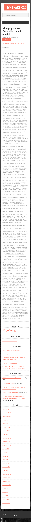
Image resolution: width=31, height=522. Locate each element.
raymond (14, 248)
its (12, 174)
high (24, 158)
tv (18, 298)
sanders (12, 261)
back (18, 75)
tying (16, 299)
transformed (19, 296)
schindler (11, 262)
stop (10, 281)
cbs (9, 95)
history (9, 162)
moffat (15, 202)
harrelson (23, 155)
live (6, 191)
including (17, 169)
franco (7, 143)
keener (24, 182)
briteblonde (9, 87)
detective (5, 117)
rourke (22, 258)
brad (24, 84)
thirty (7, 290)
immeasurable (22, 168)
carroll (14, 93)
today (13, 293)
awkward (4, 75)
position (4, 236)
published (12, 247)
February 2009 (6, 503)
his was (4, 162)
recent (25, 248)
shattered (13, 270)
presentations (6, 239)
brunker (19, 87)
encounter (21, 127)
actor (8, 56)
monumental (5, 205)
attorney (16, 72)
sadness (18, 259)
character (11, 96)
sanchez (7, 261)
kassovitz (16, 182)
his (17, 160)
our (7, 220)
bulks (8, 89)
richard (7, 254)
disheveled (24, 120)
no (9, 214)
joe (9, 177)
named (17, 208)
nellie (26, 210)
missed (23, 200)
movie (21, 205)
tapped (10, 285)
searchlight (5, 265)
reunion (15, 253)
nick (23, 211)
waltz (7, 304)
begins (24, 78)
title (10, 293)
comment (22, 104)
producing (24, 242)
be (11, 78)
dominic (4, 123)
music (4, 208)
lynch (13, 194)
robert (4, 256)
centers (16, 95)
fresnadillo (21, 143)
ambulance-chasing (15, 62)
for (18, 141)
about (11, 53)
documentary (18, 121)
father (7, 135)
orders (4, 219)
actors (13, 56)
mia (19, 199)
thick (26, 289)
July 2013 (4, 452)
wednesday (5, 307)
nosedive (13, 214)
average (4, 73)
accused (23, 53)
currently (14, 110)
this (11, 290)
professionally (13, 244)
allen (8, 61)
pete (24, 228)
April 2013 (5, 459)
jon (18, 179)
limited (15, 189)
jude (6, 180)
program (20, 244)
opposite (10, 217)
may (23, 197)
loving (4, 194)
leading (22, 186)
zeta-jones (13, 318)
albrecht (17, 59)
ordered (24, 217)
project (18, 245)
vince (14, 303)
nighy (3, 214)
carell (22, 92)
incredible (23, 169)
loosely (20, 191)
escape (16, 131)
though (14, 290)
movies (25, 205)
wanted (12, 304)
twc (20, 298)
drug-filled (13, 124)
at (21, 70)
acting (22, 55)
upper (10, 301)
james (9, 176)
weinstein (11, 307)
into (17, 172)
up (25, 299)
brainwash (5, 86)
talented (4, 285)
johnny (19, 177)
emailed (4, 127)
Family (23, 134)
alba (13, 59)
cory (3, 107)
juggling (13, 180)
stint (6, 281)
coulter (11, 107)
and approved (17, 64)
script (21, 264)
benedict (4, 81)
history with (14, 162)
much (5, 206)
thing (3, 290)
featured (5, 137)
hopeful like (5, 165)
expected (19, 132)
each (22, 124)
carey (26, 92)
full (11, 145)
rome (9, 258)
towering (14, 75)
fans (3, 135)
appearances (19, 69)
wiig (26, 309)
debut (22, 114)
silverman (5, 273)
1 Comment (6, 39)
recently (4, 250)
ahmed (8, 59)
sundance (18, 282)
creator (4, 109)
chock (17, 98)
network (4, 211)
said (22, 259)
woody (22, 312)
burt (16, 89)
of (13, 216)
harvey (8, 157)
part (18, 225)
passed (4, 227)
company (17, 106)
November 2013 (6, 441)
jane (13, 176)
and (10, 75)
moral (11, 205)
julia (23, 180)
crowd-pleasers (20, 109)
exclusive (5, 132)
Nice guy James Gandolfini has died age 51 (13, 31)
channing (5, 96)
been (21, 78)
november (25, 214)
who (23, 309)
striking (20, 281)
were (22, 307)
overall (24, 220)
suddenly (12, 282)
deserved (15, 115)
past (12, 227)
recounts (10, 250)
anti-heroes (22, 67)
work (26, 312)
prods (19, 241)
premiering (17, 237)
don (8, 123)
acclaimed (18, 53)
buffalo (4, 89)
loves (25, 193)
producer (11, 242)
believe (12, 79)
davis (15, 112)
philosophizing (15, 230)
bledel (20, 83)
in (7, 169)
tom (26, 293)
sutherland (12, 284)
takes (21, 284)
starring (16, 278)
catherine (5, 95)
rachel (25, 247)
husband (22, 166)
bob (7, 84)
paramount (11, 223)
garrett (15, 146)
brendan (25, 86)
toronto (22, 295)
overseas (5, 222)
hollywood (15, 163)
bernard (16, 81)
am (9, 62)
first (25, 140)
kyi (24, 183)
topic (12, 295)
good (7, 152)
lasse (4, 186)
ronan (13, 258)
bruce (15, 87)
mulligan (10, 206)
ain (11, 59)
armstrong (11, 70)
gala (19, 145)
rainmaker (5, 248)
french (16, 143)
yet (3, 316)
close (12, 101)
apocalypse (12, 69)
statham (15, 279)
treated (26, 296)
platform (9, 233)
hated (18, 157)
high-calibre (5, 160)
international (11, 172)
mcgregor (5, 199)
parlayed (14, 225)
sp (3, 276)
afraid (26, 58)
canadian (7, 92)
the (26, 287)
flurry (14, 141)
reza (25, 253)
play (13, 233)
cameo (22, 90)
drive (7, 124)
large (10, 185)
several (24, 268)
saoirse (25, 261)
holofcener (22, 163)
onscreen (5, 217)
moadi (4, 202)
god (9, 151)
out (10, 220)
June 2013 (5, 456)
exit (15, 132)
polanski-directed (7, 234)
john (15, 177)
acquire (4, 55)
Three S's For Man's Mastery (10, 363)
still (3, 281)
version (4, 303)
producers (18, 242)
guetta (11, 154)
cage (13, 90)
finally (22, 140)
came (19, 90)
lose (24, 191)
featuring (16, 137)
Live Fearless (15, 7)
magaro (4, 196)
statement (10, 279)
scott (22, 262)
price (24, 239)
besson (21, 81)
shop (9, 272)
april (3, 70)
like (8, 189)
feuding (19, 138)
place (26, 231)
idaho (9, 168)
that (23, 287)
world (13, 313)
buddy (24, 87)
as (20, 70)
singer (10, 273)
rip (22, 254)
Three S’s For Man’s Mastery (10, 392)
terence (11, 287)
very (8, 303)
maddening (24, 194)
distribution (5, 121)
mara (17, 196)
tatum (16, 285)
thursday (21, 292)
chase (4, 98)
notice (20, 214)
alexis (22, 59)
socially (4, 275)
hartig (4, 157)
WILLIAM (10, 310)
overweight (11, 222)
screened (9, 264)
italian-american (6, 174)
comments (5, 106)
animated (4, 65)
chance (21, 95)
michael (23, 199)
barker (8, 76)
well (19, 307)
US (12, 301)
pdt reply (25, 227)
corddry (23, 106)
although (5, 62)
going (21, 151)
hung (12, 166)
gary (19, 146)
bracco (20, 84)
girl (19, 149)
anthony (16, 67)
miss (20, 200)
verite (22, 301)
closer (16, 101)
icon (6, 168)
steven (24, 279)
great (17, 152)
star (7, 278)
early (25, 124)
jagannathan (20, 174)
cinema (10, 100)
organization (10, 219)
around (17, 70)
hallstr (24, 154)
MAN (11, 196)
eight (20, 126)
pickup (21, 230)
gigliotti (15, 149)
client (22, 100)
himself (14, 160)
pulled (17, 247)
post (8, 236)
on (21, 216)
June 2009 (5, 492)
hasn (14, 157)
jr (25, 179)
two (8, 299)
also (24, 61)
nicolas (15, 213)
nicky (11, 213)
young (20, 316)
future (15, 145)
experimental (6, 134)
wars (20, 304)
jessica (4, 177)
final (14, 140)
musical (8, 208)
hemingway (17, 158)
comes (13, 104)
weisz (16, 307)
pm (22, 233)
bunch (12, 89)
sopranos (21, 275)
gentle (10, 148)
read (21, 248)
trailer (13, 296)
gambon (4, 146)
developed (22, 117)
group (7, 154)
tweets (4, 299)
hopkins (16, 165)
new (9, 211)
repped (23, 251)
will (6, 310)
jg (7, 177)
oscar (4, 220)
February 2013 (6, 467)
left (20, 188)
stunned (25, 281)
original (17, 219)
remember (5, 251)
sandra (17, 261)
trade (9, 296)
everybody (21, 131)
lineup (22, 189)
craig (20, 107)
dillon (23, 118)
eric (13, 131)
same (25, 259)
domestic (24, 121)
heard (7, 158)
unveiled (21, 299)
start (24, 278)
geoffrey (15, 148)
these (19, 289)
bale (26, 75)
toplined (16, 295)
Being (8, 79)
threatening (5, 292)
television (5, 287)
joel (12, 177)
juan (3, 180)
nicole (20, 213)
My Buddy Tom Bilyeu (8, 354)
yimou (6, 316)
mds (15, 199)
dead (3, 114)
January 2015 (6, 431)
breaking (11, 86)
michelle (4, 200)
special (6, 276)
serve (25, 267)
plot (19, 233)
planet (4, 233)
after (4, 59)
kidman (4, 183)
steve (19, 279)
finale (18, 140)
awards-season (16, 73)
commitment (12, 106)
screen (4, 264)
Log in (15, 515)
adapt (20, 56)
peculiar (8, 228)
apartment (5, 69)
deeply (4, 115)
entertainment (22, 129)
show (15, 272)
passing (9, 227)
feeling (4, 138)
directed (4, 120)
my (11, 208)
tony (7, 295)
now (3, 216)
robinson (12, 256)
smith (24, 273)
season (12, 265)
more (15, 205)
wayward (17, 306)
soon (12, 275)
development (6, 118)
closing (20, 101)
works (9, 313)
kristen (21, 183)
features (10, 137)
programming (6, 245)
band (3, 76)
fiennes (26, 138)
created (25, 107)
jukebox (19, 180)
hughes (4, 166)
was (23, 304)
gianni (4, 149)
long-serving (14, 191)
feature (22, 135)
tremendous (5, 298)
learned (4, 188)
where (7, 309)
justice (7, 182)
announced (14, 65)
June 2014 (5, 434)
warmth (16, 304)
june (26, 180)
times (3, 293)
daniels (4, 112)
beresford (11, 81)
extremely (18, 134)
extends (12, 134)
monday (11, 203)
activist (4, 56)
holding (23, 162)
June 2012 (5, 470)
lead (18, 186)
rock (17, 256)
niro (7, 214)
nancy (21, 208)
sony (8, 275)
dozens (24, 123)
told (23, 293)
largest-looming (17, 185)
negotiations (14, 210)
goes (18, 151)
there (15, 289)
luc (7, 194)
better (4, 83)
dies (14, 118)
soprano (16, 275)
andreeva (23, 64)
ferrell (9, 138)
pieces (4, 231)
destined (21, 115)
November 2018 (6, 413)
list (3, 191)
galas (22, 145)
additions (18, 58)
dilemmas (18, 118)
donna (14, 123)
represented (6, 253)
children (12, 98)
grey (3, 154)
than (20, 287)
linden (19, 189)
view (11, 303)
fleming (4, 141)
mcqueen (11, 199)
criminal (13, 109)
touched (4, 296)
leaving (16, 188)
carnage (9, 93)
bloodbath (25, 83)
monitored (16, 203)
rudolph (4, 259)
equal (9, 131)
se (24, 264)
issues (21, 172)
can (3, 92)
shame (8, 270)
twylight (11, 299)
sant (21, 261)
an (11, 64)
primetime (5, 241)
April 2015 (5, 423)
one (24, 216)
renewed (18, 251)
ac (13, 53)
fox (3, 143)
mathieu (14, 197)
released (22, 250)
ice (26, 166)
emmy (8, 127)
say (7, 262)
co (6, 103)
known (17, 183)
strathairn (14, 281)
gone (3, 152)
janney (17, 176)
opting (15, 217)
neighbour (21, 210)
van (15, 301)
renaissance (12, 251)
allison (13, 61)
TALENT (25, 284)
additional (5, 58)
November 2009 (6, 477)
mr (3, 206)
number (7, 216)
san (3, 261)
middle (9, 200)
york (9, 316)
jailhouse (5, 176)
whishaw (19, 309)
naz (9, 210)
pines (20, 231)
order (19, 217)
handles (13, 155)
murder (20, 206)
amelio (23, 62)
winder (19, 310)
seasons (16, 265)
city (14, 100)
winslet (4, 312)
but (24, 89)
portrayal (24, 234)
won (11, 312)
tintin (7, 293)
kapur (11, 182)
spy (21, 276)
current (8, 110)
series (21, 267)
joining (11, 179)
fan (26, 134)
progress (13, 245)
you (17, 316)
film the (7, 140)
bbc (9, 78)
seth (10, 268)
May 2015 (5, 420)
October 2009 (6, 481)
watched (4, 306)
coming (18, 104)
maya (26, 197)
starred (11, 278)
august (21, 72)
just (3, 182)
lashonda (25, 185)
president (13, 239)
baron (16, 76)
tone (3, 295)
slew (17, 273)
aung (25, 72)
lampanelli (5, 185)
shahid (4, 270)
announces (5, 67)
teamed (23, 285)
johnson (23, 177)
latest (10, 186)
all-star (4, 61)
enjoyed (9, 129)
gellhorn (5, 148)
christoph (5, 100)
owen (16, 222)
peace (4, 228)
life (6, 189)
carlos (4, 93)
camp (26, 90)
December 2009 (6, 474)
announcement (22, 65)
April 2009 (5, 495)
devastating (15, 117)
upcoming (5, 301)
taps (13, 285)
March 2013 (5, 463)
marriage (5, 197)
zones (18, 318)
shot (12, 272)
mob (7, 202)
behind (4, 79)
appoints (25, 69)
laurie (14, 186)
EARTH (4, 126)
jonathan (21, 179)
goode (11, 152)
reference (17, 250)
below (16, 79)
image (12, 168)
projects (23, 245)
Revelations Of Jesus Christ (9, 341)
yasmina (17, 315)
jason (20, 176)
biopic (12, 83)
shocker (23, 270)
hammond (8, 155)
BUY (8, 90)
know (13, 183)
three (11, 292)
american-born (6, 64)
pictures (25, 230)
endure (4, 129)
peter (4, 230)
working (4, 313)
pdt (21, 227)
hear (3, 158)
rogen (21, 256)
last (7, 186)
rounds (17, 258)
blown (4, 84)
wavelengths (11, 306)
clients (4, 101)
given (24, 149)
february (21, 137)
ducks (18, 124)
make (8, 196)
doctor (12, 121)
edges (11, 126)
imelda (16, 168)
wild (3, 310)
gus (15, 154)
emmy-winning (14, 127)
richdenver (13, 254)
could (7, 107)
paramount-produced (20, 223)
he (26, 157)
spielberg (17, 276)
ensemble (14, 129)
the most (4, 289)
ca (11, 90)
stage (4, 278)
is (18, 172)
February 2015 (6, 427)
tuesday (15, 298)
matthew (19, 197)
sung (22, 282)
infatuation (16, 171)
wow (23, 313)
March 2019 (5, 409)
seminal (4, 267)
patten (16, 227)
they (23, 289)
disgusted (17, 120)
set (8, 268)
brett (3, 87)
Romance (4, 258)
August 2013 (5, 449)
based (23, 76)
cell (12, 95)
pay (19, 227)
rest (11, 253)
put (20, 247)
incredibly (5, 171)
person (14, 228)
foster (26, 141)
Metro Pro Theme (14, 514)
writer (4, 315)
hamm (3, 155)
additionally (12, 58)
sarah (4, 262)
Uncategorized (13, 52)
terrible (16, 287)
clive (8, 101)
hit (19, 162)
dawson (20, 112)
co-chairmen (11, 103)
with (8, 312)
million (17, 200)
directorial (11, 120)
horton (21, 165)
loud (9, 193)
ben (25, 79)
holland (9, 163)
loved (21, 193)
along (21, 61)
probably (15, 241)
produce (24, 241)
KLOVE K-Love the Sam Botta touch (11, 350)
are (7, 70)
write (26, 313)
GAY (22, 146)
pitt (23, 231)
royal (26, 258)
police (14, 234)
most (18, 205)
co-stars (17, 103)
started (4, 279)
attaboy (25, 70)
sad (15, 259)
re (18, 248)
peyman (8, 230)
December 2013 (6, 438)
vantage (18, 301)
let (3, 189)
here (21, 158)
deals (15, 114)
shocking (5, 272)
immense (4, 169)
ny (10, 216)
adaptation (25, 56)
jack (15, 174)
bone (10, 84)
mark (20, 196)
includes (11, 169)
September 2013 (6, 445)
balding (22, 75)
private (10, 241)
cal (16, 90)
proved (4, 247)
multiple (15, 206)
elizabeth (24, 126)
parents (4, 225)
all (25, 59)
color (22, 103)
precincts (24, 236)
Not (17, 214)
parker (9, 225)
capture (12, 92)
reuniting (20, 253)
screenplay (16, 264)
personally (19, 228)
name (14, 208)
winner (24, 310)
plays (16, 233)
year (21, 315)
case (18, 93)
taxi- (20, 285)
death (19, 114)
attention (10, 72)
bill (10, 83)
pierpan (8, 231)
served (4, 268)
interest (4, 172)
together (18, 293)
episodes (4, 131)
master (10, 197)
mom (22, 202)
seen (20, 265)
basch (20, 76)
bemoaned (21, 79)
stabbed (24, 276)
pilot (12, 231)
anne (9, 65)
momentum (5, 203)
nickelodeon (5, 213)
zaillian (4, 318)
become (15, 78)
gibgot (8, 149)
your (24, 316)
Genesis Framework (24, 514)
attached (4, 72)
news (11, 211)
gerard (20, 148)
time (25, 292)
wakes (4, 304)
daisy (24, 110)
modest (11, 202)
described (9, 115)
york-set (13, 316)
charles (22, 96)
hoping (12, 165)
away (22, 73)
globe (4, 151)
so (27, 273)
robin (8, 256)
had (17, 154)
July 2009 (4, 488)
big (7, 83)
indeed (10, 171)
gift (11, 149)
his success (22, 160)
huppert (17, 166)
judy (10, 180)
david (8, 112)
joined (7, 179)
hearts (11, 158)
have (21, 157)
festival (14, 138)
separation (10, 267)
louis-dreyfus (15, 193)
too (10, 295)
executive (11, 132)
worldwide (19, 313)
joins (14, 179)
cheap (7, 98)
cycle (19, 110)
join (3, 179)
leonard (24, 188)
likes (11, 189)
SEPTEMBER (16, 267)
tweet (23, 298)
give (21, 149)
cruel (4, 110)
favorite (17, 135)
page (23, 222)
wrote (13, 315)
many (14, 196)
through (15, 292)
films (11, 140)
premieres (11, 237)
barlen (12, 76)
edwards (16, 126)
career (18, 92)
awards (9, 73)
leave (12, 188)
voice (24, 303)
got (14, 152)
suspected (5, 284)
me (17, 199)
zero (8, 318)
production (5, 244)
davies (12, 112)
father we (12, 135)
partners (22, 225)
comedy (9, 104)
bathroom (5, 78)
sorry (26, 275)
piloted (16, 231)
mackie (19, 194)
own (19, 222)
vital (21, 303)
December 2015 (6, 416)
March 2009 (5, 499)
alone (17, 61)
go (7, 151)
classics (17, 100)
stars (20, 278)
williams (14, 310)
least (9, 188)
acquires (9, 55)
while (15, 309)
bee (18, 78)
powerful (13, 236)
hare (18, 155)
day (23, 112)
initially (21, 171)
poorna (19, 234)
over (12, 220)
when (3, 309)
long (8, 191)
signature (20, 272)
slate (14, 273)
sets (13, 268)
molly (18, 202)
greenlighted (23, 152)
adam (16, 56)
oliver (18, 216)
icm (3, 168)
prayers (18, 236)
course (16, 107)
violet (18, 303)
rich (3, 254)
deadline (8, 114)
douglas (19, 123)
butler (4, 90)
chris (20, 98)
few (22, 138)
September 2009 (6, 485)
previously (20, 239)
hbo (24, 157)
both (16, 84)
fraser (11, 143)
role (24, 256)
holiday (4, 163)
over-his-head (18, 220)
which (11, 309)
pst (8, 247)
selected (24, 265)
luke (10, 194)
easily (7, 126)
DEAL (12, 114)
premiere (4, 237)
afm (23, 58)
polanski (25, 233)
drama (4, 124)
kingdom (9, 183)
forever (21, 141)
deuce (10, 117)
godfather (14, 151)
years (24, 315)
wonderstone (16, 312)
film (3, 140)
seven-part (18, 268)
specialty (11, 276)
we (21, 306)
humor (9, 166)
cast (21, 93)
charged (17, 96)
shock (18, 270)
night (23, 213)
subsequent (5, 282)
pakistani (4, 223)
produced (5, 242)
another (11, 67)
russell (10, 259)
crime (9, 109)
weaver (24, 306)
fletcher (9, 141)
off (15, 216)
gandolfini (10, 146)
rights (19, 254)
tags (18, 284)
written (9, 315)
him (11, 160)
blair (16, 83)
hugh (24, 165)
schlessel (17, 262)
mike (13, 200)
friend (4, 145)
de (25, 112)
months (21, 203)
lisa (26, 189)
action (26, 55)
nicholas (19, 211)
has (12, 157)
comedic (4, 104)
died (11, 118)
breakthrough (18, 86)
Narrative (5, 210)
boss (13, 84)
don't (11, 123)
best (25, 81)
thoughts (19, 290)
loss (3, 193)
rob (24, 254)
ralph (10, 248)
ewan (26, 131)
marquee (25, 196)
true (11, 298)
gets (24, 148)
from (8, 145)
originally (22, 219)
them (12, 289)
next (15, 211)
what (26, 307)
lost (6, 193)
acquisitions (16, 55)
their (9, 289)
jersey (24, 176)
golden (26, 151)
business (20, 89)
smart (20, 273)
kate (20, 182)
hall (20, 154)
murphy (25, 206)
